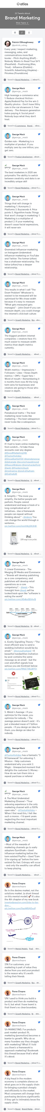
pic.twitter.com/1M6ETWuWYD (21, 669)
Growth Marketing (23, 320)
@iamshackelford (31, 465)
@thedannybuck (20, 468)
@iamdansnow (32, 459)
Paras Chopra (18, 883)
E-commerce (20, 126)
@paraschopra (19, 887)
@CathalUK (11, 474)
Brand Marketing (22, 80)
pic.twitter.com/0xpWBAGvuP (20, 908)
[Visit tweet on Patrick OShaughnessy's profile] (8, 44)
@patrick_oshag (19, 45)
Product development (24, 157)
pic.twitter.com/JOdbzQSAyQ (20, 599)
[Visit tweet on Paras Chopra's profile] (8, 885)
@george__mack (20, 91)
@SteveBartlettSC (14, 459)
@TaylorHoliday (13, 456)
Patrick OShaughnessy (23, 42)
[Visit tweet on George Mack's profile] (8, 90)
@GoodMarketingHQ (16, 453)
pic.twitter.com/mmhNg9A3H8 (20, 526)
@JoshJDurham (26, 471)
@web (8, 468)
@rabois (27, 517)
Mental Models (21, 949)
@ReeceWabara (13, 465)
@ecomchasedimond (28, 462)
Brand (18, 1109)
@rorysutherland (22, 651)
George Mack (18, 88)
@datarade (10, 462)
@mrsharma (11, 471)
